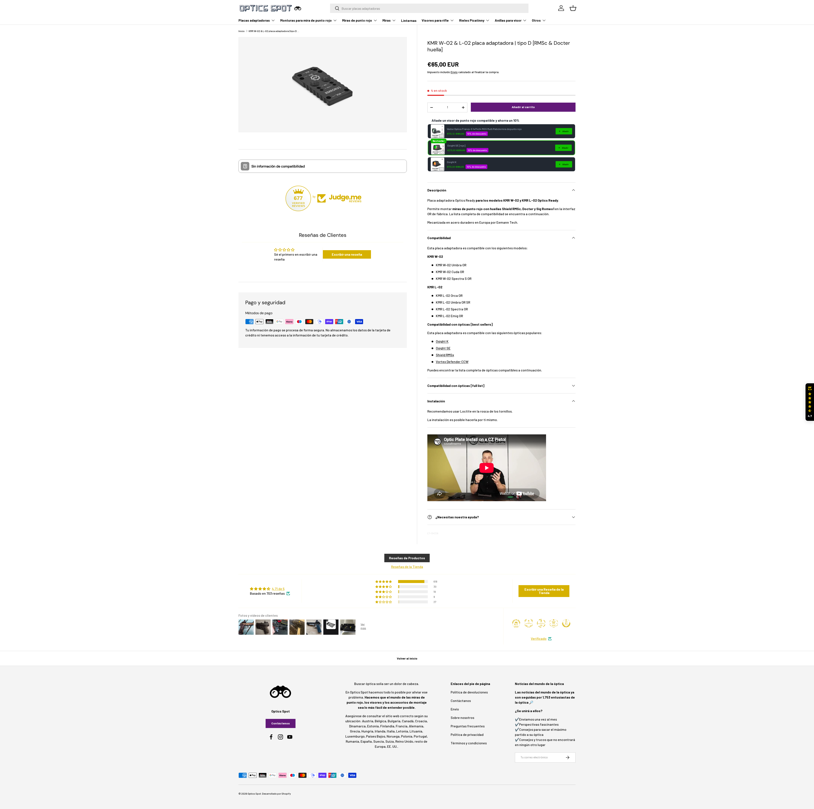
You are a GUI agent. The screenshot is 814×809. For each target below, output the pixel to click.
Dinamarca (357, 726)
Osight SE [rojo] (456, 145)
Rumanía (352, 741)
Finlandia (387, 726)
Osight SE (443, 348)
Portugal (420, 736)
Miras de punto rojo (357, 20)
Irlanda (380, 731)
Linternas (409, 20)
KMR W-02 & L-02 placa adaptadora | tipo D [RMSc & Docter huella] (274, 31)
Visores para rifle (435, 20)
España (366, 741)
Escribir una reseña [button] (347, 254)
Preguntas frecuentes (468, 726)
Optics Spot (254, 793)
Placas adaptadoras (254, 20)
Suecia (378, 741)
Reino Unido (404, 741)
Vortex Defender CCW (452, 362)
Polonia (406, 736)
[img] (270, 588)
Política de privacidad (467, 734)
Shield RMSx (445, 355)
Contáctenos (280, 723)
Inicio (241, 31)
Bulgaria (394, 721)
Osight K (451, 161)
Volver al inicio (407, 658)
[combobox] (429, 8)
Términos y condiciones (469, 743)
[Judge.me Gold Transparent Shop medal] (541, 623)
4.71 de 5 (278, 589)
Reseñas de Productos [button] (407, 558)
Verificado (538, 638)
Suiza (389, 741)
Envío (454, 72)
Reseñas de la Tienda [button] (407, 567)
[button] (810, 402)
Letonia (402, 731)
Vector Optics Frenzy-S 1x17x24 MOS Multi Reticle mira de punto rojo (484, 128)
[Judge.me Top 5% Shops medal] (566, 623)
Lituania (416, 731)
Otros (536, 20)
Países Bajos (375, 736)
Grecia (355, 731)
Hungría (367, 731)
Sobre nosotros (462, 718)
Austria (367, 721)
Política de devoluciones (469, 692)
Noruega (393, 736)
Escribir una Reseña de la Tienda (544, 591)
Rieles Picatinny (471, 20)
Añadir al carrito (523, 107)
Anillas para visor (508, 20)
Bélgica (380, 721)
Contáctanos (461, 701)
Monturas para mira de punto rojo (306, 20)
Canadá (408, 721)
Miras (386, 20)
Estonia (373, 726)
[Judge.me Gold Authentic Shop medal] (528, 623)
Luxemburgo (355, 736)
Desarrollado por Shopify (276, 793)
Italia (391, 731)
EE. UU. (392, 746)
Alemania (416, 726)
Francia (401, 726)
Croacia (421, 721)
